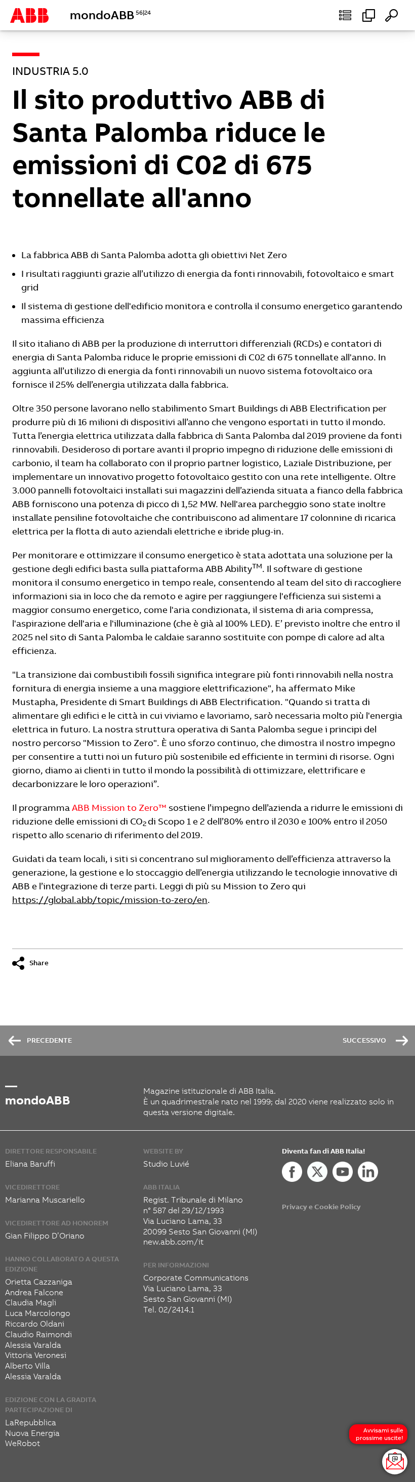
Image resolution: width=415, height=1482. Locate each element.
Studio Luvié (166, 1164)
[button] (345, 15)
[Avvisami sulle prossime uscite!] (394, 1461)
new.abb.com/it (173, 1242)
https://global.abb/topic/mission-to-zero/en (110, 899)
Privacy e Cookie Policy (321, 1207)
